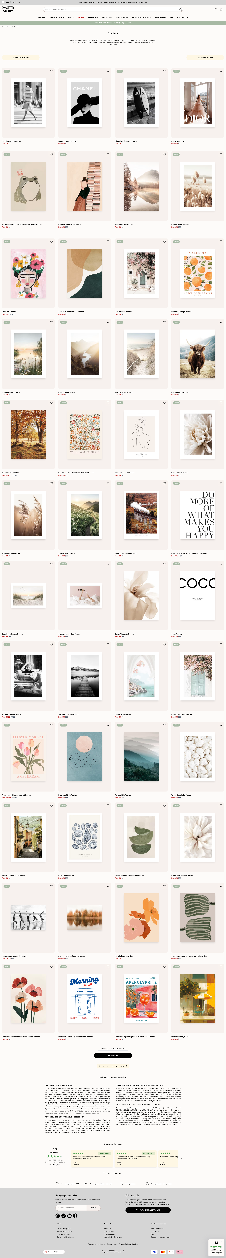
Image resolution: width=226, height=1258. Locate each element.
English (15, 2)
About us (107, 1228)
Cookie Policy (112, 1244)
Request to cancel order (160, 1237)
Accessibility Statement (113, 1237)
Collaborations (109, 1234)
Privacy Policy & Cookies (128, 1244)
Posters (17, 27)
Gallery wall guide (64, 1228)
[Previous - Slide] (68, 1159)
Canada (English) (54, 1252)
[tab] (215, 9)
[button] (216, 1247)
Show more (113, 1055)
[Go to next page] (127, 1066)
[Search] (181, 9)
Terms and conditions (96, 1244)
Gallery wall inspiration (65, 1237)
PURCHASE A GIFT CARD (150, 1210)
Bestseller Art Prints (64, 1231)
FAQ (152, 1234)
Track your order (157, 1228)
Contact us (155, 1231)
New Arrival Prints (63, 1234)
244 (122, 1066)
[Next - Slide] (181, 1159)
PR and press (109, 1231)
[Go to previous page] (99, 1066)
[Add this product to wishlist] (51, 71)
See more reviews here (113, 1173)
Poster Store (6, 27)
